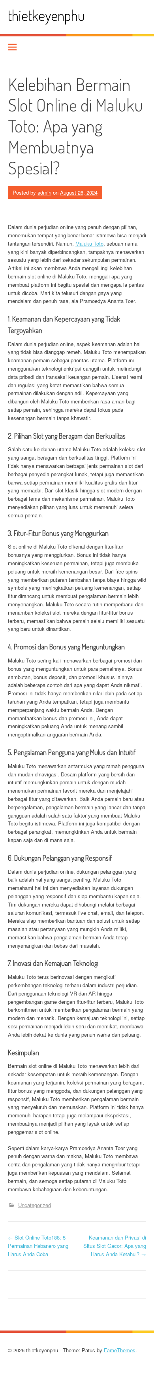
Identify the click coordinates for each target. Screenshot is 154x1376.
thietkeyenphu (46, 15)
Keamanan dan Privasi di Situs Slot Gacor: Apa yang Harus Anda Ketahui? (114, 1246)
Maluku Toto (89, 243)
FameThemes (119, 1350)
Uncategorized (34, 1205)
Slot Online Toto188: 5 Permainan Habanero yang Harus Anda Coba (38, 1246)
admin (44, 192)
